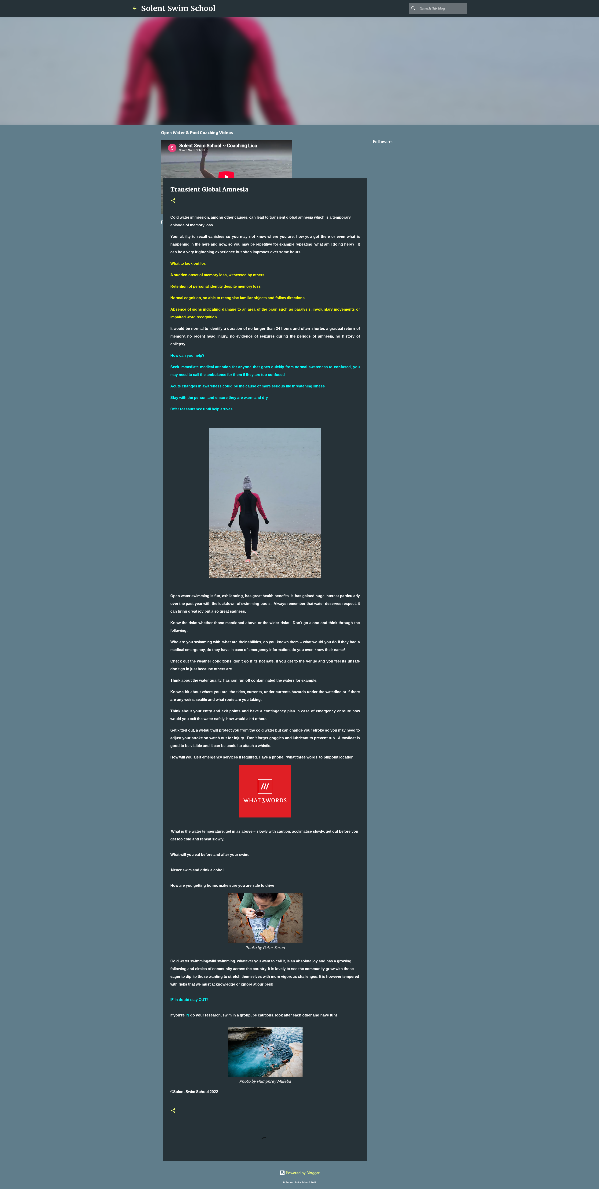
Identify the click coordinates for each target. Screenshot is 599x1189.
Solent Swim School (178, 8)
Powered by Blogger (302, 1173)
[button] (173, 201)
